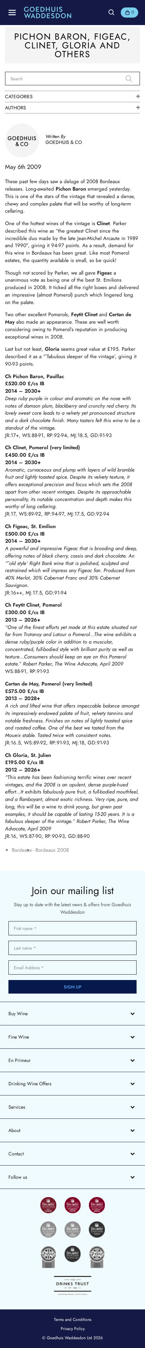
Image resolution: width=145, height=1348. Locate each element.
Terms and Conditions (72, 1320)
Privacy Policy (73, 1329)
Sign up (73, 987)
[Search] (133, 79)
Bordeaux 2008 (52, 850)
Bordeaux (22, 850)
